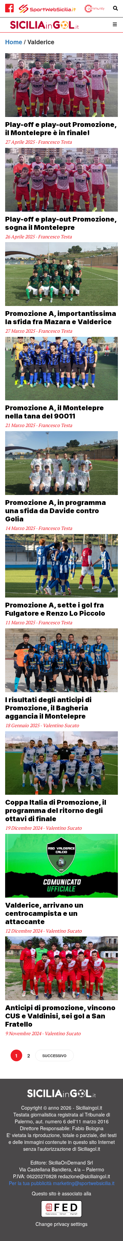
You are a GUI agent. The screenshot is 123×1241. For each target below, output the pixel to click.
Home (14, 41)
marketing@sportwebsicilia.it (83, 1183)
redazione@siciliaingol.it (84, 1176)
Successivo (54, 1055)
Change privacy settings (61, 1223)
